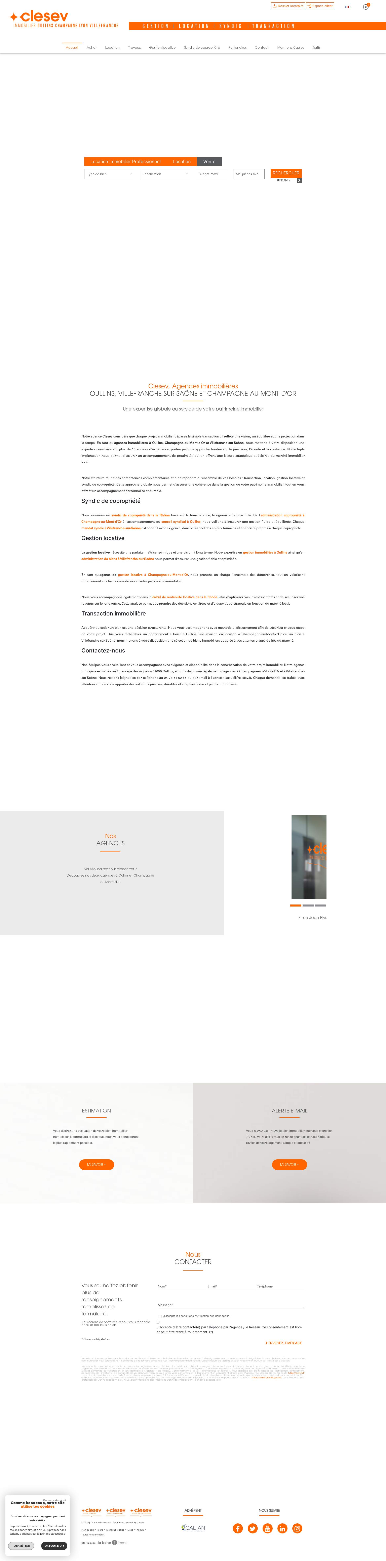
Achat (92, 47)
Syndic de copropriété (202, 47)
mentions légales (290, 47)
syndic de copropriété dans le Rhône (141, 515)
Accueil (72, 47)
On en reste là (52, 1500)
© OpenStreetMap (376, 1491)
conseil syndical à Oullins (181, 522)
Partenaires (237, 47)
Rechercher (286, 173)
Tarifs (316, 47)
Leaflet (347, 1491)
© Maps (358, 1491)
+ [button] (5, 1397)
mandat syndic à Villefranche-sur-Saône (111, 528)
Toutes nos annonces (92, 1534)
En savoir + (38, 356)
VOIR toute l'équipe (193, 1052)
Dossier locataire (290, 6)
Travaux (134, 47)
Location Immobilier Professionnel (125, 161)
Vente (209, 161)
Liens (130, 1530)
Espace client (322, 6)
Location (112, 47)
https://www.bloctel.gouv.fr (266, 1378)
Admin (140, 1530)
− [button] (5, 1403)
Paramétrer (21, 1546)
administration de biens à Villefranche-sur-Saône (117, 559)
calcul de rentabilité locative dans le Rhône (185, 597)
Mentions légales (115, 1530)
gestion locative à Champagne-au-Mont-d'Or (153, 575)
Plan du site (87, 1530)
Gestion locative (162, 47)
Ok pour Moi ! (54, 1546)
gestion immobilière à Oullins (265, 552)
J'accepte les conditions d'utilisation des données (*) (196, 1315)
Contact (262, 47)
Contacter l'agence (308, 934)
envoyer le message (285, 1343)
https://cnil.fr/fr (296, 1373)
